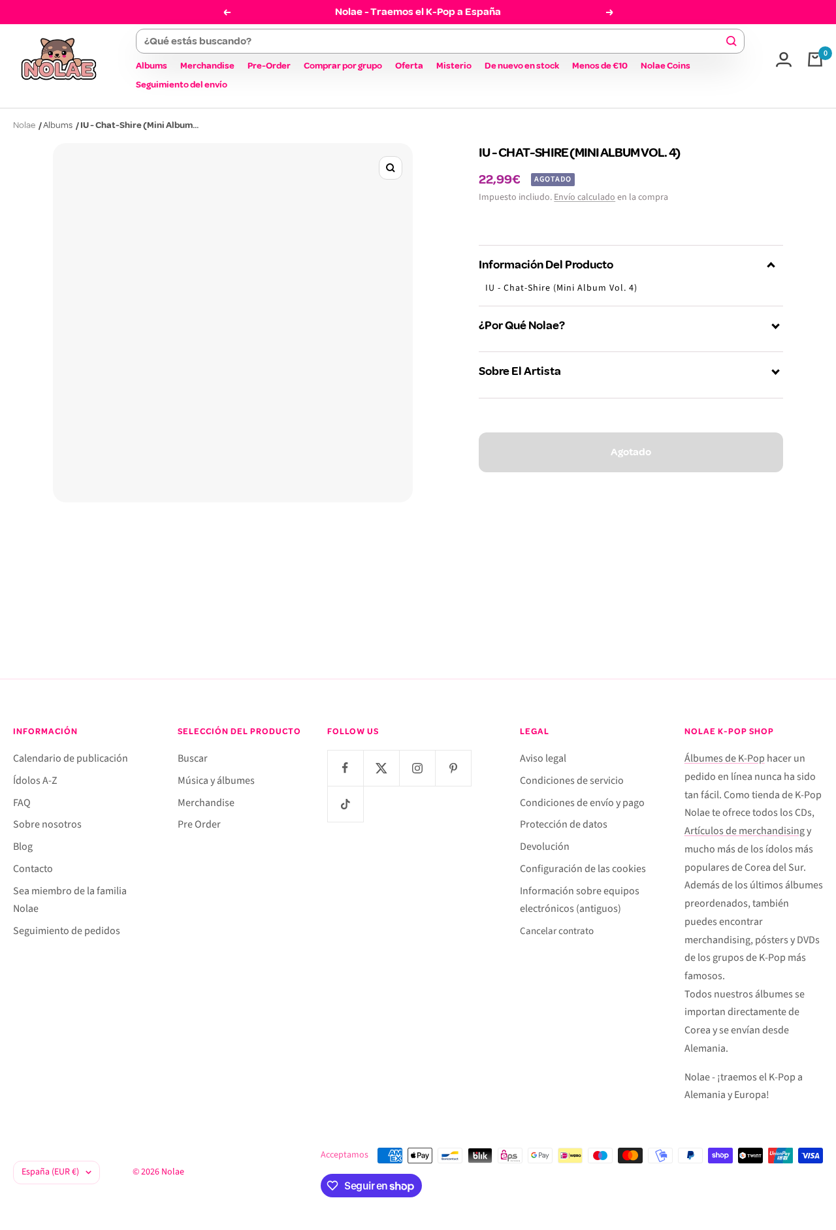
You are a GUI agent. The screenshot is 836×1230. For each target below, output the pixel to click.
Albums (151, 65)
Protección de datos (563, 824)
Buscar (193, 758)
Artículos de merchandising (744, 831)
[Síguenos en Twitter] (381, 768)
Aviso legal (543, 758)
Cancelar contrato (557, 931)
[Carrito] (815, 59)
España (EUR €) (50, 1171)
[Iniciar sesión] (784, 59)
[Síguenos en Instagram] (417, 768)
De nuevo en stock (522, 65)
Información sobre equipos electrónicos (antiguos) (579, 900)
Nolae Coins (665, 65)
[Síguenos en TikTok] (345, 804)
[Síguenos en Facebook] (345, 768)
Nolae (24, 125)
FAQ (22, 803)
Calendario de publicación (70, 758)
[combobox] (434, 41)
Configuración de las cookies (583, 869)
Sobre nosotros (47, 824)
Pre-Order (269, 65)
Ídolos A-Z (35, 780)
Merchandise (207, 65)
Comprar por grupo (343, 65)
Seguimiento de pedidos (66, 931)
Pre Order (199, 824)
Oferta (409, 65)
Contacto (33, 869)
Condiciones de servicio (572, 780)
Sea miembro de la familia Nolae (70, 900)
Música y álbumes (216, 780)
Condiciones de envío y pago (582, 803)
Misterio (454, 65)
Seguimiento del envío (181, 84)
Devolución (545, 846)
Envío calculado (584, 197)
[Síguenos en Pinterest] (453, 768)
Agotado (631, 452)
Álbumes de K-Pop (724, 758)
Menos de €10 (600, 65)
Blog (23, 846)
